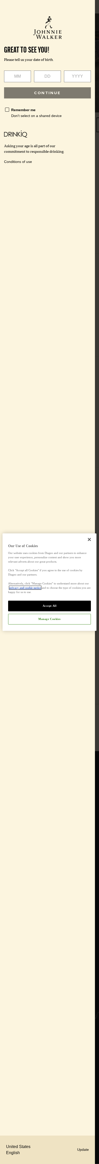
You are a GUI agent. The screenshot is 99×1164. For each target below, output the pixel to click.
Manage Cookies (49, 618)
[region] (50, 582)
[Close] (89, 539)
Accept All (50, 605)
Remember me (23, 110)
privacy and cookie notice (25, 587)
